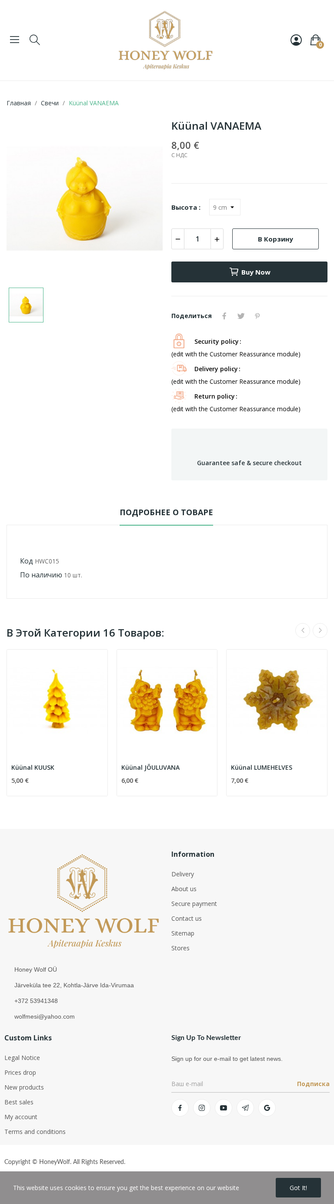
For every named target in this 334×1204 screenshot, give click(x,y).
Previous (302, 630)
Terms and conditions (35, 1131)
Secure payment (194, 903)
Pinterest (257, 315)
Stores (180, 948)
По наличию (41, 575)
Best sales (18, 1102)
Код (26, 561)
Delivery (182, 874)
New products (24, 1087)
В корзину (275, 239)
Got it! (298, 1188)
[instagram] (201, 1108)
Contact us (186, 918)
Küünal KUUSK (32, 767)
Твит (241, 315)
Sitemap (182, 933)
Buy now (256, 272)
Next (320, 630)
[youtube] (223, 1108)
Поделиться (224, 315)
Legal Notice (22, 1057)
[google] (267, 1108)
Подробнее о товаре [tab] (166, 512)
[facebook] (180, 1108)
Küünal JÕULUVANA (150, 767)
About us (184, 889)
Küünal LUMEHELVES (261, 767)
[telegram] (245, 1108)
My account (20, 1117)
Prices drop (20, 1072)
